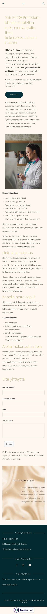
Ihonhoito (27, 600)
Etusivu (6, 600)
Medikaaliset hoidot (37, 600)
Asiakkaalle (20, 600)
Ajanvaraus (12, 600)
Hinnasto (24, 602)
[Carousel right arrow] (40, 493)
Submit (9, 444)
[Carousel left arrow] (6, 493)
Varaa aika (14, 94)
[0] (23, 516)
